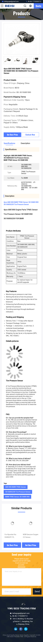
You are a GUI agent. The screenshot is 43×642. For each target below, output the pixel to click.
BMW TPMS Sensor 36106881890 (17, 497)
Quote (38, 6)
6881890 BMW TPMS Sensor (15, 487)
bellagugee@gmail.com (11, 1)
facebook (20, 629)
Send (37, 591)
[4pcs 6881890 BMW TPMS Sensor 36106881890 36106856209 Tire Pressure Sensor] (21, 39)
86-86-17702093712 (34, 1)
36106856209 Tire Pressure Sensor (18, 492)
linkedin (15, 629)
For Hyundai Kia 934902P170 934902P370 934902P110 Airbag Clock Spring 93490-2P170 (12, 536)
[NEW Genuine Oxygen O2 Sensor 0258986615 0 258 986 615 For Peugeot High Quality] (30, 523)
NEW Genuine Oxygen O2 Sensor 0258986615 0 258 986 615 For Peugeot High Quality (30, 536)
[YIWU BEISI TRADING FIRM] (9, 6)
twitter (26, 629)
